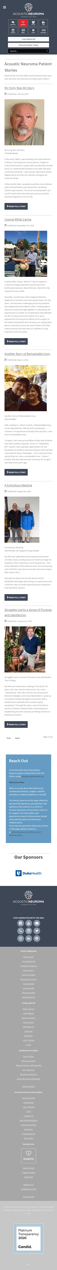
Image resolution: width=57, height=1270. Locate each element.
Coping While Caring (18, 219)
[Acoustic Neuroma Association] (28, 11)
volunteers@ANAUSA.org (32, 776)
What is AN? (28, 957)
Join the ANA (28, 988)
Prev (9, 738)
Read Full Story (17, 206)
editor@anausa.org (19, 832)
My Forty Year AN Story (19, 88)
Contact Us (28, 1116)
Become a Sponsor (28, 1074)
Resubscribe (28, 1196)
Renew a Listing (28, 1061)
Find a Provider (28, 974)
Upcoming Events (28, 1125)
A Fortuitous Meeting (18, 485)
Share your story (16, 782)
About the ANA (28, 992)
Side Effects (28, 1013)
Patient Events (28, 1086)
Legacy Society (28, 1172)
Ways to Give (28, 1168)
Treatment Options (28, 966)
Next (17, 738)
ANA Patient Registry (29, 1120)
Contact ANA (28, 983)
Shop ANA (28, 1138)
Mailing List (28, 1184)
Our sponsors (28, 1069)
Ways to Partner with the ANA (28, 1065)
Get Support (28, 970)
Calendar (29, 1031)
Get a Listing (28, 1056)
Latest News (28, 1102)
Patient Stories (28, 997)
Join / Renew (28, 1040)
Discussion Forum (29, 979)
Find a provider (28, 1018)
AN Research (28, 1026)
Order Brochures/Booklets (28, 1078)
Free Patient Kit (28, 961)
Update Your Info (28, 1189)
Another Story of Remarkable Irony (27, 354)
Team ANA (28, 1177)
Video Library (28, 1009)
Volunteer (28, 1035)
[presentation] (9, 874)
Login (28, 1044)
